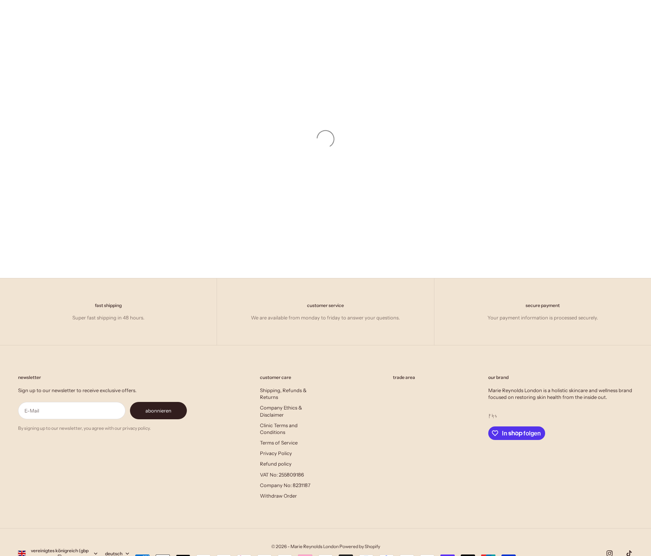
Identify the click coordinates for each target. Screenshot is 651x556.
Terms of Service (279, 443)
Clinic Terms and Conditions (279, 428)
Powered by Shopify (359, 546)
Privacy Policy (276, 453)
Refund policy (276, 464)
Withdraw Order (278, 496)
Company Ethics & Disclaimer (281, 411)
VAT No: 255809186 (282, 475)
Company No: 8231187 (285, 485)
